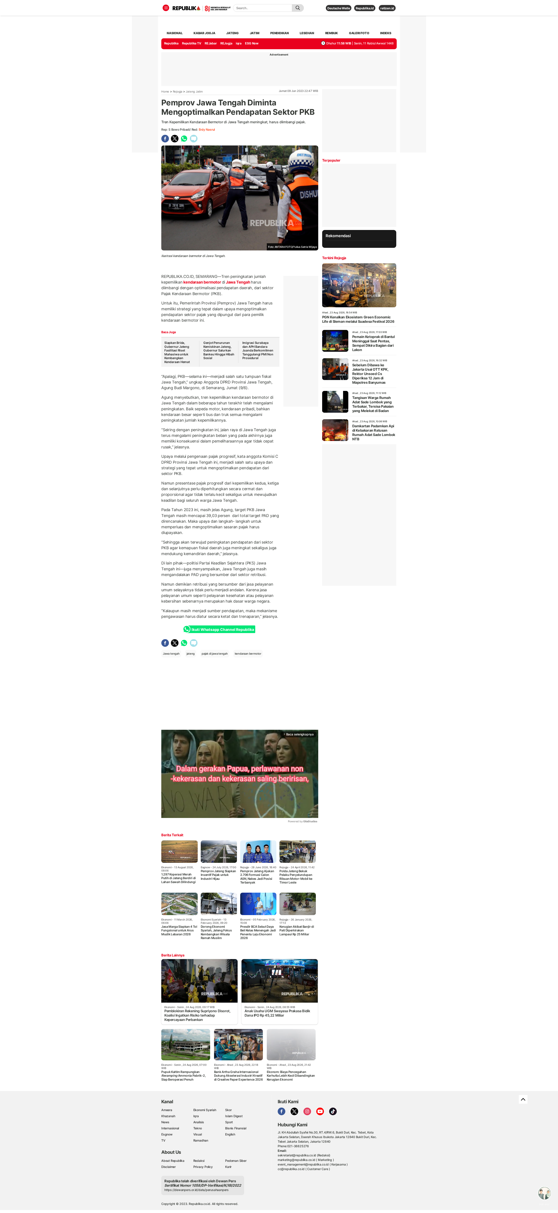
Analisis (198, 1122)
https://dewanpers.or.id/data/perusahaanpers (196, 1190)
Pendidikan (279, 33)
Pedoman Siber (235, 1160)
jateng (191, 653)
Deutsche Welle (338, 8)
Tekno (197, 1128)
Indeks (385, 33)
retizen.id (387, 8)
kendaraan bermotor (202, 282)
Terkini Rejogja (334, 258)
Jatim (254, 33)
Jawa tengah (171, 653)
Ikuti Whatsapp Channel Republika (223, 629)
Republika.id (365, 8)
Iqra (196, 1116)
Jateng (232, 33)
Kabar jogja (204, 33)
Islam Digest (233, 1116)
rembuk (331, 33)
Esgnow (167, 1134)
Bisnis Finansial (235, 1128)
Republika (171, 43)
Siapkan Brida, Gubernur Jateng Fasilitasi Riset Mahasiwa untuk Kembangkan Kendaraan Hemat (177, 352)
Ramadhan (200, 1140)
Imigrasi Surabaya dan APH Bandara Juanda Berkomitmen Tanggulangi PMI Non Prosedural (257, 350)
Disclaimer (168, 1167)
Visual (197, 1134)
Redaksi (199, 1160)
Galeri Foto (359, 33)
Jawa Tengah (238, 282)
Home (165, 91)
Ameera (166, 1110)
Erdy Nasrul (207, 129)
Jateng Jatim (194, 91)
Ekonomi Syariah (204, 1110)
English (230, 1134)
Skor (228, 1110)
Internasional (170, 1128)
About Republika (172, 1160)
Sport (229, 1122)
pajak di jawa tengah (215, 653)
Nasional (174, 33)
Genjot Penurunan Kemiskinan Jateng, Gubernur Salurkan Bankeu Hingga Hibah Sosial (218, 350)
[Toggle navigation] (165, 7)
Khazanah (168, 1116)
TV (163, 1140)
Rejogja (177, 91)
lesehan (307, 33)
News (165, 1122)
